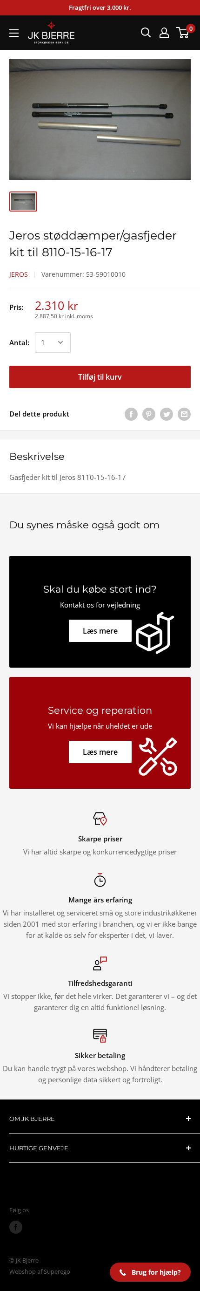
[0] (183, 32)
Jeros (18, 274)
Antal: (19, 342)
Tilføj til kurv (100, 377)
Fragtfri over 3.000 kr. (100, 7)
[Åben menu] (14, 33)
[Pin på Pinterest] (148, 414)
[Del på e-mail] (184, 414)
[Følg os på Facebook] (15, 1227)
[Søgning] (146, 32)
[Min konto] (164, 32)
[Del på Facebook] (131, 414)
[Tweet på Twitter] (166, 414)
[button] (150, 1272)
